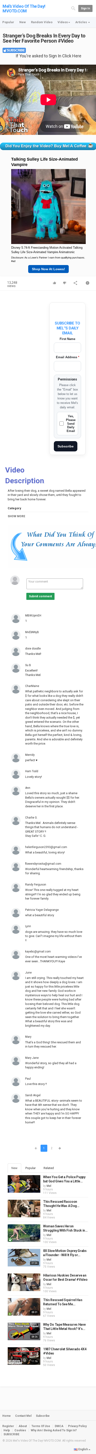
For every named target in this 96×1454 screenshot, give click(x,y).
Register (8, 1426)
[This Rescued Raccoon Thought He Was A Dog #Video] (24, 1208)
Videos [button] (63, 22)
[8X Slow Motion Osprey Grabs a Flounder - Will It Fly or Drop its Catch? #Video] (24, 1257)
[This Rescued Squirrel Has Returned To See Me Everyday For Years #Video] (24, 1307)
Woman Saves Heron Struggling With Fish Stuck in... (65, 1228)
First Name (67, 339)
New (22, 22)
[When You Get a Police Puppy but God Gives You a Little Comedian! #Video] (24, 1184)
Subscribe (66, 446)
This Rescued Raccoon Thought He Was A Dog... (61, 1204)
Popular (8, 22)
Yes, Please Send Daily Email (70, 423)
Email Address (67, 357)
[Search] (73, 8)
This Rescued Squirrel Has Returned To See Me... (62, 1302)
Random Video (41, 22)
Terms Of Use (40, 1426)
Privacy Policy (77, 1426)
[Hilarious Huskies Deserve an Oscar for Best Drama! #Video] (24, 1282)
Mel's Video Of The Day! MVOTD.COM (24, 8)
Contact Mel (23, 1415)
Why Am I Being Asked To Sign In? (54, 1430)
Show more (16, 516)
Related (49, 1168)
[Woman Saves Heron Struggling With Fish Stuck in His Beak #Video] (24, 1233)
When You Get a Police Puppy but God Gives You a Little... (64, 1179)
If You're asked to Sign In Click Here (48, 55)
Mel (49, 1186)
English (83, 1449)
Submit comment (40, 596)
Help (6, 1430)
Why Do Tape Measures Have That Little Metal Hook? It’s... (64, 1327)
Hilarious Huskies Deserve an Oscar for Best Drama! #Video (65, 1277)
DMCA (59, 1426)
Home (6, 1415)
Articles (81, 22)
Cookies (20, 1430)
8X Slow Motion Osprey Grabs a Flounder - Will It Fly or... (65, 1253)
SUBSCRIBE (11, 1434)
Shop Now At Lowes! (48, 269)
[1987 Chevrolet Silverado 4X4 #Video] (24, 1356)
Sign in (85, 8)
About (23, 1426)
